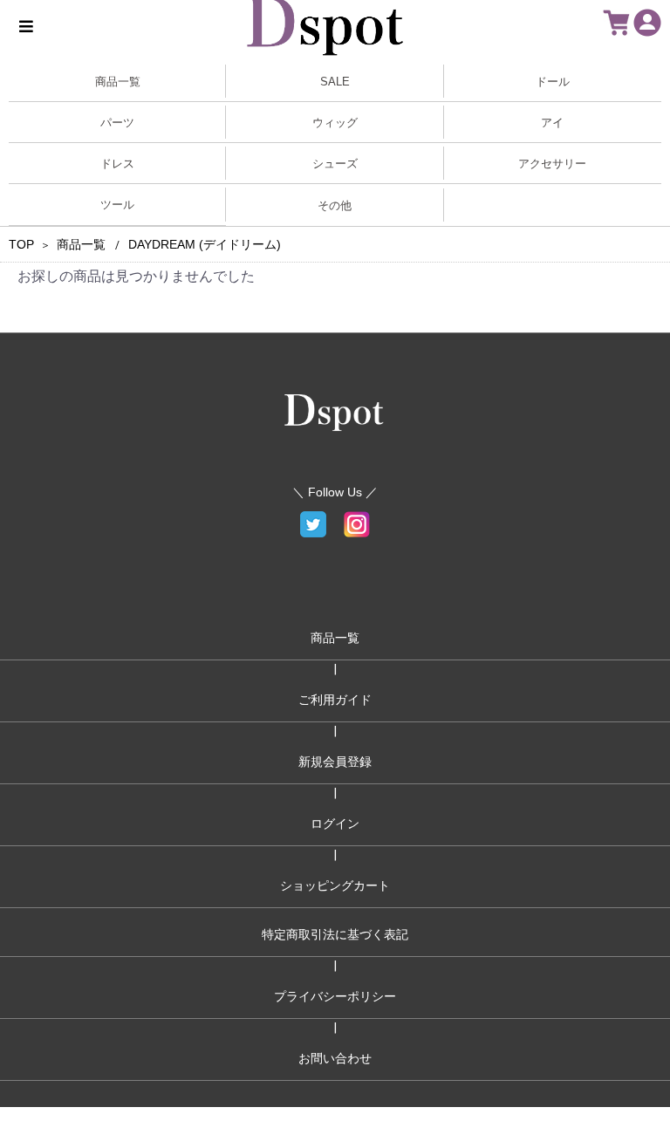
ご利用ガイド (335, 700)
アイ (552, 122)
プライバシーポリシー (335, 996)
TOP (21, 244)
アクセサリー (552, 163)
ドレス (117, 163)
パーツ (117, 122)
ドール (553, 81)
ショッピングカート (335, 885)
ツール (117, 204)
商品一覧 (81, 244)
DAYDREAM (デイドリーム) (204, 244)
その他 (335, 205)
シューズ (335, 163)
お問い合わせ (335, 1058)
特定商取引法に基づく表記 (335, 934)
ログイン (335, 823)
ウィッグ (335, 122)
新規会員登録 (335, 762)
